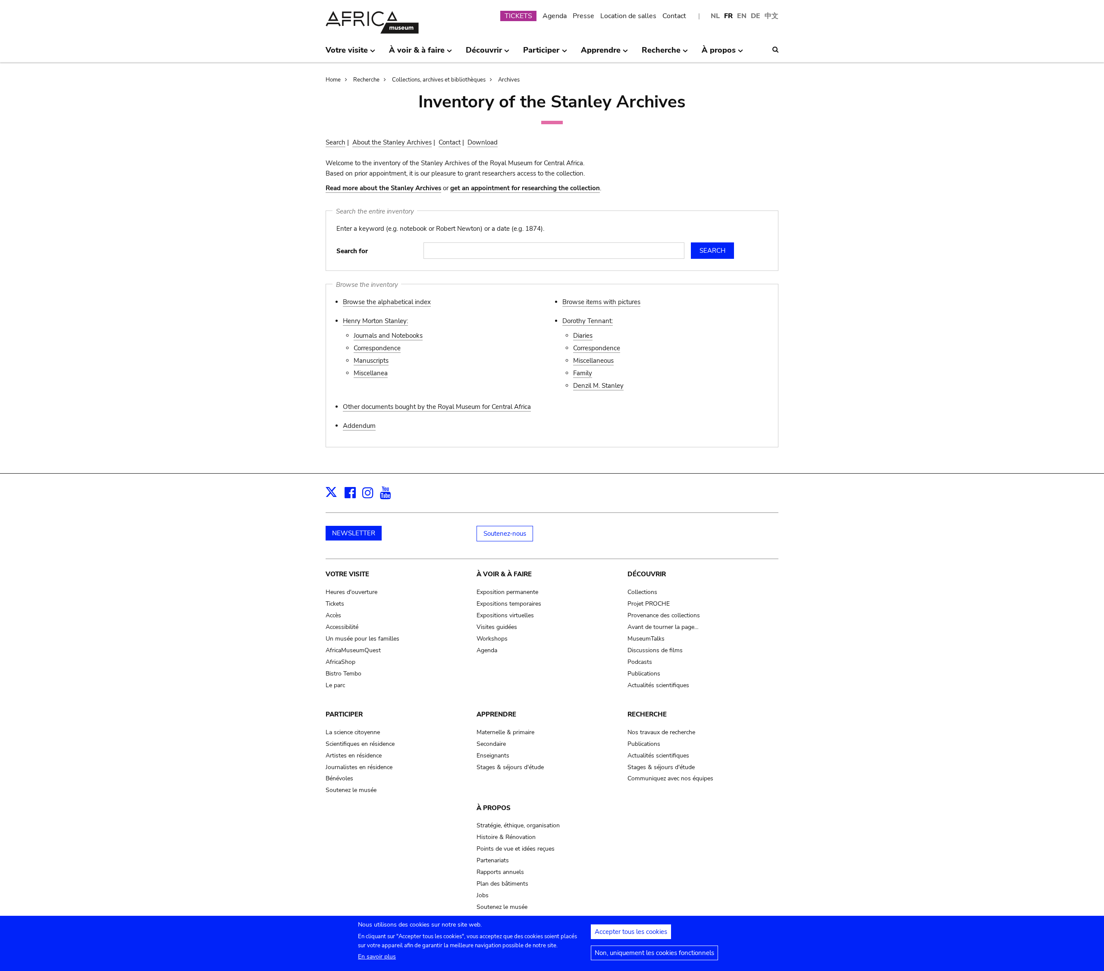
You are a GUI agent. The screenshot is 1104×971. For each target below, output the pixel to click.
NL (715, 16)
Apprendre (496, 714)
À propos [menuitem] (719, 53)
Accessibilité (342, 627)
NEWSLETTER (353, 533)
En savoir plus (377, 956)
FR (728, 16)
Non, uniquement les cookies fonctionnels (654, 953)
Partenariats (493, 860)
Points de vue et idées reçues (516, 849)
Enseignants (493, 755)
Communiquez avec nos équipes (670, 778)
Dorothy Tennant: (587, 321)
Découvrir (646, 574)
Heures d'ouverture (351, 592)
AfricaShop (340, 662)
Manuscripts (371, 360)
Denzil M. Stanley (598, 385)
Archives (509, 80)
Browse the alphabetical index (387, 302)
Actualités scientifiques (658, 685)
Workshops (492, 639)
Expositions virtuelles (505, 615)
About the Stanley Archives (392, 142)
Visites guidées (497, 627)
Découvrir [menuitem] (484, 53)
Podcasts (639, 662)
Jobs (483, 895)
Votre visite (347, 574)
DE (755, 16)
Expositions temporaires (509, 604)
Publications (643, 673)
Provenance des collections (663, 615)
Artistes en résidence (354, 755)
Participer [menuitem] (541, 53)
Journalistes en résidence (359, 767)
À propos (494, 808)
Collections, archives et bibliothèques (439, 80)
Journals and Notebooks (388, 335)
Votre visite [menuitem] (347, 53)
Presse (583, 16)
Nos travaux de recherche (661, 732)
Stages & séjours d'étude (510, 767)
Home (333, 80)
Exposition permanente (507, 592)
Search (335, 142)
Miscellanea (371, 373)
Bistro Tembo (343, 673)
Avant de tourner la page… (663, 627)
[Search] (775, 49)
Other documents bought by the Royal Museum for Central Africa (437, 406)
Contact (674, 16)
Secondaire (491, 744)
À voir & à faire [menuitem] (417, 53)
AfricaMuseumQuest (353, 650)
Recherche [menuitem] (661, 53)
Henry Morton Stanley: (375, 321)
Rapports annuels (500, 872)
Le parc (335, 685)
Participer (344, 714)
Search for (352, 251)
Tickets (335, 604)
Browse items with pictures (601, 302)
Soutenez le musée (351, 790)
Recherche (366, 80)
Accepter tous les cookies (631, 931)
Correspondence (377, 348)
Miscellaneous (593, 360)
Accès (333, 615)
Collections (642, 592)
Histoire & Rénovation (506, 837)
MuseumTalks (646, 639)
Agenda (555, 16)
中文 (771, 16)
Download (482, 142)
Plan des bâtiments (502, 884)
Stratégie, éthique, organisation (518, 825)
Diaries (583, 335)
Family (582, 373)
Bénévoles (339, 778)
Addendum (359, 425)
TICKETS (518, 16)
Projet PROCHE (648, 604)
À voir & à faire (504, 574)
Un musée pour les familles (362, 639)
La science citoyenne (353, 732)
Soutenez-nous (504, 533)
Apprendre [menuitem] (601, 53)
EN (741, 16)
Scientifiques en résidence (360, 744)
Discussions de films (655, 650)
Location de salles (628, 16)
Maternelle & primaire (505, 732)
